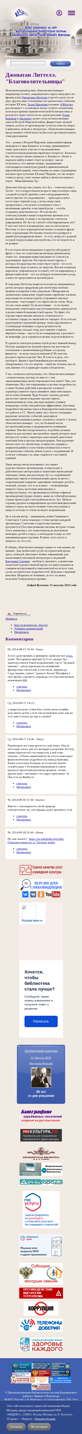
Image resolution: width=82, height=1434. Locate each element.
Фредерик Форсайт (41, 1063)
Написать (41, 1021)
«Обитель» (66, 104)
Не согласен (39, 1427)
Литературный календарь (41, 1051)
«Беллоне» (25, 118)
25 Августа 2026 (41, 1057)
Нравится (11, 618)
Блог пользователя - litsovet (31, 625)
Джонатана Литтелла (34, 97)
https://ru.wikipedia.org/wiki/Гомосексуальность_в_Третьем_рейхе (36, 840)
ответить (21, 686)
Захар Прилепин (38, 104)
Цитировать (21, 632)
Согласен (16, 1427)
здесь (69, 655)
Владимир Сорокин (17, 561)
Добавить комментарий (28, 628)
